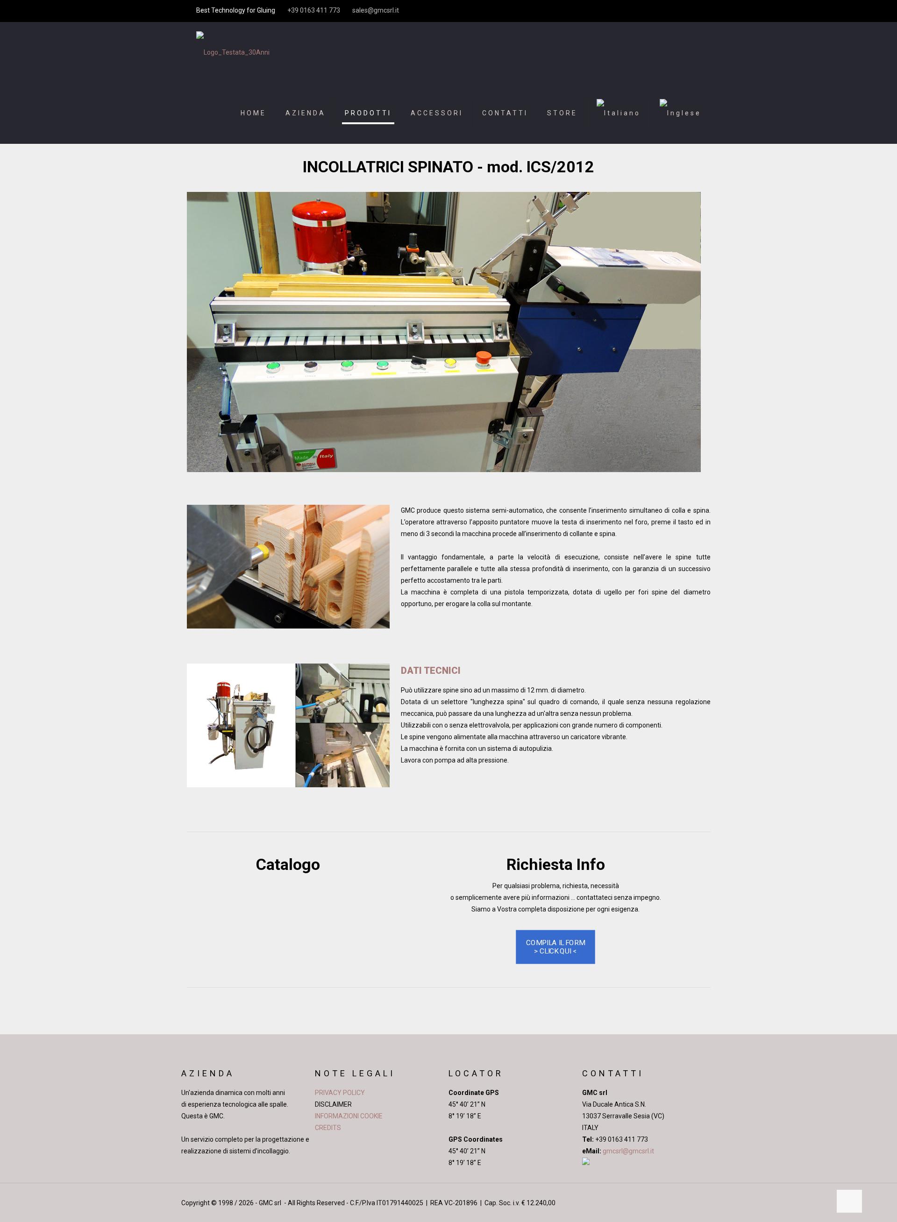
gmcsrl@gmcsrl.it (627, 1151)
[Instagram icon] (684, 11)
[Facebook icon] (649, 11)
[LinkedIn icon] (672, 11)
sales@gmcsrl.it (375, 10)
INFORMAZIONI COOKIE (349, 1116)
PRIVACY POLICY (340, 1092)
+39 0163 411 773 (313, 10)
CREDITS (328, 1127)
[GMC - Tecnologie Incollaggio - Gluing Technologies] (233, 52)
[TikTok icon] (695, 11)
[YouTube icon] (660, 11)
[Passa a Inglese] (680, 113)
